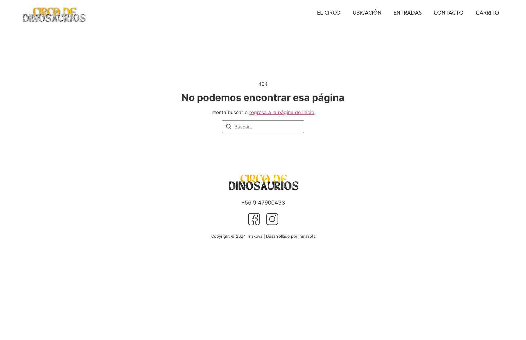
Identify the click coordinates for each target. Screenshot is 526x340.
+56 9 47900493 (263, 202)
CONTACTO (449, 12)
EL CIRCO (329, 12)
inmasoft (307, 236)
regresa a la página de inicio (281, 112)
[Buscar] (229, 127)
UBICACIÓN (367, 12)
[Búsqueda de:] (263, 126)
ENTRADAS (408, 12)
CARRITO (487, 12)
